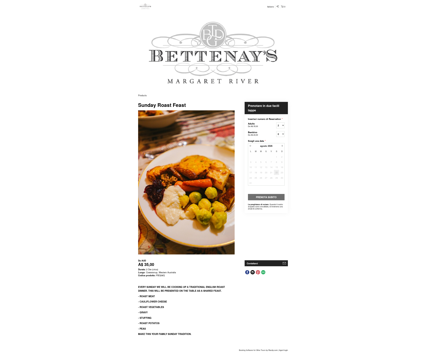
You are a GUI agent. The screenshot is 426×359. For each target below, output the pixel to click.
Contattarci (252, 263)
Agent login (283, 350)
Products (142, 95)
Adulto (253, 124)
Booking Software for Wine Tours (252, 350)
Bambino (253, 133)
